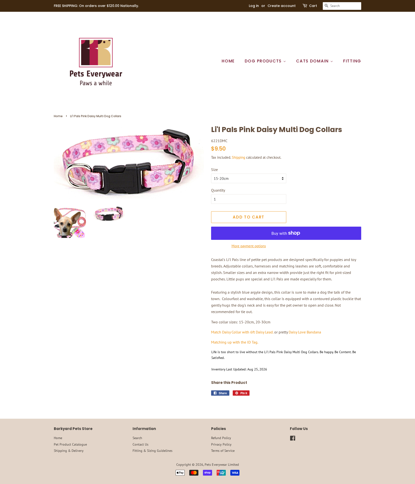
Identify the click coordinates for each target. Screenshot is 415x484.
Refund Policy (221, 438)
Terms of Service (223, 450)
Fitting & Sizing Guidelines (152, 450)
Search (137, 438)
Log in (254, 5)
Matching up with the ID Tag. (234, 342)
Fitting (352, 61)
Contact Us (140, 444)
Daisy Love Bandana (305, 332)
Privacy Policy (221, 444)
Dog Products (264, 61)
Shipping (238, 157)
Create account (282, 5)
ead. (270, 332)
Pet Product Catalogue (70, 444)
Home (228, 61)
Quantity (218, 190)
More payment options (249, 246)
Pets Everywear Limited (222, 464)
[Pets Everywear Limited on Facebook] (292, 439)
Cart (313, 5)
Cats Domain (313, 61)
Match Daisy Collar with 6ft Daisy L (239, 332)
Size (214, 169)
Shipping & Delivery (69, 450)
